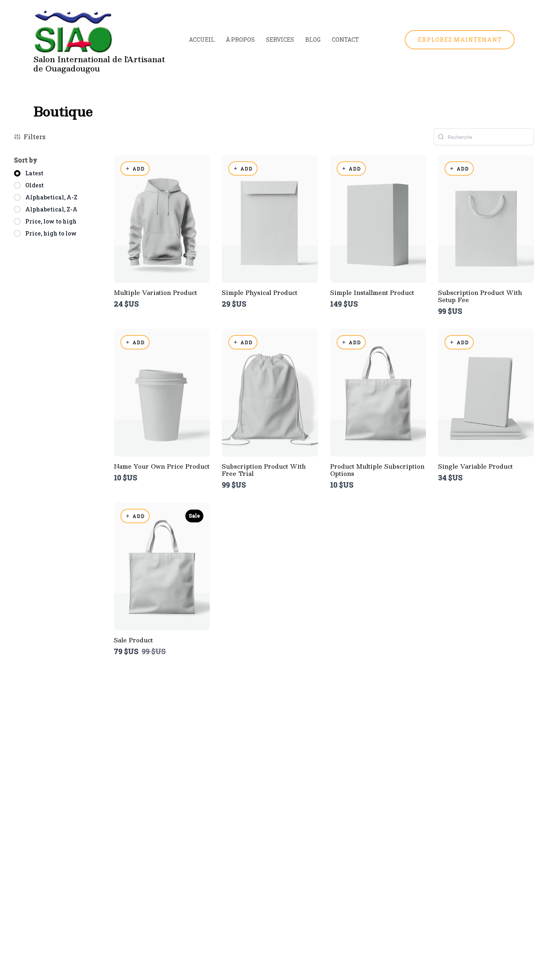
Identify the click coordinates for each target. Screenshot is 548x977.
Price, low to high (51, 221)
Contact (345, 39)
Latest (34, 173)
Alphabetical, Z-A (51, 209)
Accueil (202, 39)
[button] (460, 39)
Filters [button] (35, 136)
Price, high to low (51, 233)
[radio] (28, 173)
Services (280, 39)
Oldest (34, 185)
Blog (313, 39)
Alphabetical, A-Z (51, 197)
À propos (240, 39)
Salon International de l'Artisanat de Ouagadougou (99, 64)
